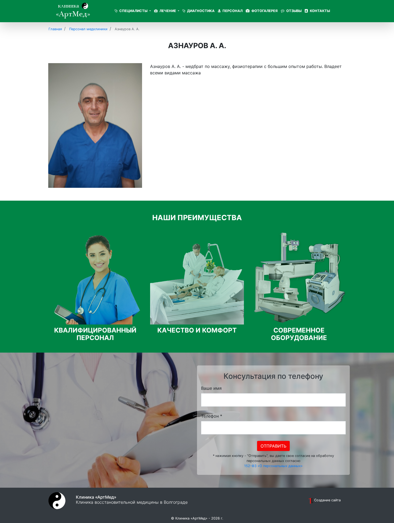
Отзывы (293, 11)
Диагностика (200, 11)
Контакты (319, 11)
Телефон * (211, 416)
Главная (55, 29)
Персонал (232, 11)
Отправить (273, 446)
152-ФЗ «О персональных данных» (273, 466)
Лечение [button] (168, 11)
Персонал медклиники (88, 29)
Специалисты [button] (133, 11)
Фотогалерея (264, 11)
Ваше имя (211, 388)
